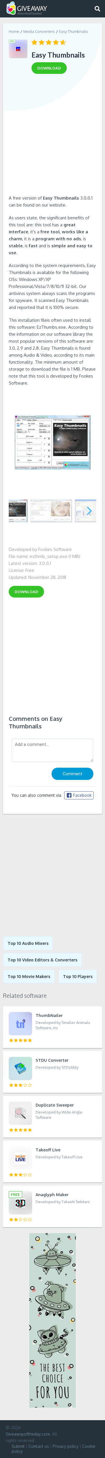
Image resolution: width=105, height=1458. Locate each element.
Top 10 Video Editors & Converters (42, 959)
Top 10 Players (77, 976)
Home (14, 31)
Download (26, 591)
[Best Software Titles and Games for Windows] (52, 875)
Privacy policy (65, 1446)
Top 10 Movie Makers (29, 976)
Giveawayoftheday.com (28, 1434)
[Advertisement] (52, 136)
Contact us (39, 1446)
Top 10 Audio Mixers (28, 943)
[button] (89, 510)
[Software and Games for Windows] (26, 8)
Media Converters (39, 31)
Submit (18, 1446)
